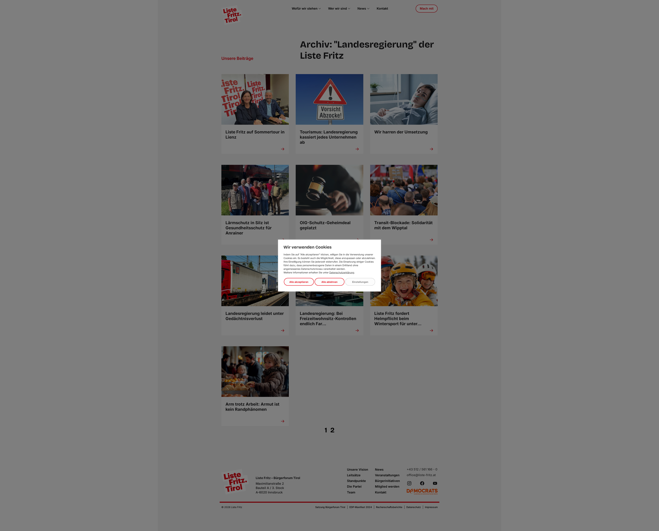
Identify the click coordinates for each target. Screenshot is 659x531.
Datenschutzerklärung (341, 272)
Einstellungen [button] (360, 281)
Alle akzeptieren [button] (298, 281)
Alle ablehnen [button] (329, 281)
